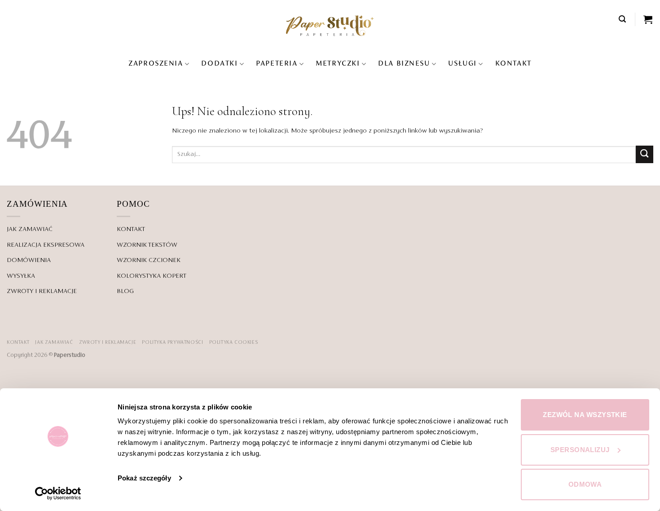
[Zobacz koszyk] (648, 19)
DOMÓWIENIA (29, 260)
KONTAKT (513, 64)
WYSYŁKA (21, 276)
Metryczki (338, 64)
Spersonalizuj (580, 449)
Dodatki (219, 64)
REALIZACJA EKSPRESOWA (45, 245)
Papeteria (276, 64)
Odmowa (585, 484)
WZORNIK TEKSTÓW (147, 245)
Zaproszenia (155, 64)
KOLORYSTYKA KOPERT (151, 276)
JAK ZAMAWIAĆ (30, 229)
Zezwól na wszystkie (585, 414)
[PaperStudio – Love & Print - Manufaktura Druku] (330, 25)
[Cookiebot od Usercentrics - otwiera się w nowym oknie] (58, 493)
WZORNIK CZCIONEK (148, 260)
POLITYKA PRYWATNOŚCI (172, 342)
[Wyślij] (644, 154)
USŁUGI (462, 64)
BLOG (125, 291)
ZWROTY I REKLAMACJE (42, 291)
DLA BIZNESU (404, 64)
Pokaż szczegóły (144, 478)
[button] (623, 19)
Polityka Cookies (233, 342)
